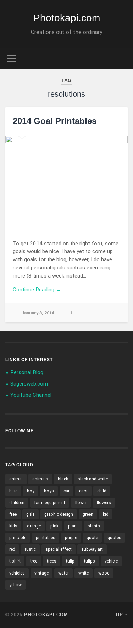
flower (81, 502)
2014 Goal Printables (54, 121)
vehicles (17, 573)
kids (13, 526)
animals (40, 478)
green (88, 514)
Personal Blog (26, 372)
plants (94, 526)
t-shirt (15, 561)
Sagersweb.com (29, 384)
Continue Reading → (37, 289)
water (63, 573)
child (101, 491)
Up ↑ (122, 614)
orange (34, 526)
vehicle (111, 561)
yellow (15, 584)
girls (30, 514)
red (12, 549)
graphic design (58, 514)
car (66, 491)
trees (51, 561)
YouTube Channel (30, 395)
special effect (58, 549)
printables (45, 537)
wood (104, 573)
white (83, 573)
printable (17, 537)
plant (73, 526)
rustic (30, 549)
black (63, 478)
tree (33, 561)
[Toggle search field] (122, 58)
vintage (41, 573)
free (13, 514)
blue (13, 491)
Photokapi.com (66, 17)
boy (30, 491)
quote (92, 537)
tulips (89, 561)
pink (54, 526)
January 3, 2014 (37, 312)
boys (49, 491)
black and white (93, 478)
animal (16, 478)
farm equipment (49, 502)
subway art (92, 549)
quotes (114, 537)
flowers (103, 502)
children (16, 502)
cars (83, 491)
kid (106, 514)
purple (71, 537)
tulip (70, 561)
